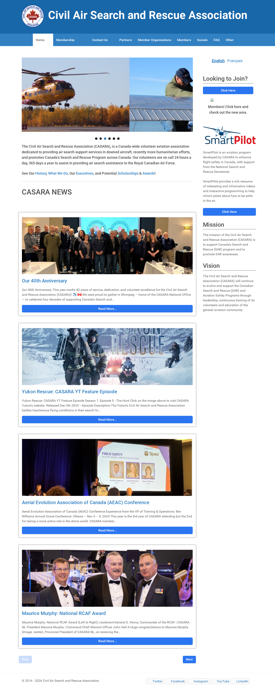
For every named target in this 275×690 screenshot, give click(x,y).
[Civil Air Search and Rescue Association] (137, 26)
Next (189, 659)
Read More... (107, 309)
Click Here (228, 90)
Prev (25, 659)
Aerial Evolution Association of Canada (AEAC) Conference (85, 502)
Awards (149, 173)
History (41, 173)
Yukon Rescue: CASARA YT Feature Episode (69, 391)
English (218, 60)
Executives (84, 173)
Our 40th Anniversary (44, 281)
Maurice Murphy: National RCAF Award (64, 613)
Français (235, 60)
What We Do (58, 173)
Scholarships (128, 173)
